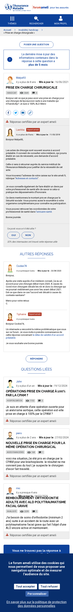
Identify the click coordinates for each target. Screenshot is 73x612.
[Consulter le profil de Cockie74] (10, 271)
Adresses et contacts (27, 178)
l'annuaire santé (44, 211)
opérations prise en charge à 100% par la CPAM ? (36, 393)
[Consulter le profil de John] (10, 386)
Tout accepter (25, 586)
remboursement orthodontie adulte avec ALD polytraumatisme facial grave (36, 502)
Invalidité (11, 511)
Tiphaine (21, 314)
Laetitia (20, 129)
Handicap (11, 93)
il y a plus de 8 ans (24, 135)
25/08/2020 (49, 271)
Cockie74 (21, 266)
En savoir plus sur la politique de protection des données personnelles (37, 604)
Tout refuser (49, 586)
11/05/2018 (48, 135)
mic (18, 488)
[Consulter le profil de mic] (10, 493)
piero (19, 433)
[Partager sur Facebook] (8, 113)
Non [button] (29, 236)
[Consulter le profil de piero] (10, 438)
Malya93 (21, 77)
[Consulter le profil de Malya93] (10, 83)
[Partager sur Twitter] (15, 113)
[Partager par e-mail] (23, 113)
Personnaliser (37, 593)
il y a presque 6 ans (25, 271)
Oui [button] (15, 235)
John (19, 381)
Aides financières (15, 452)
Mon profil (60, 23)
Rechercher (36, 23)
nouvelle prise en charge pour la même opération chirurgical (35, 445)
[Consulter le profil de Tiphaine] (10, 319)
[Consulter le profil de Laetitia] (10, 135)
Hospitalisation (14, 401)
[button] (36, 13)
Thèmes (12, 23)
